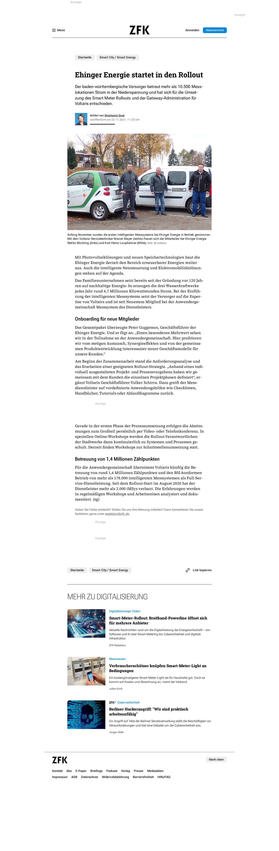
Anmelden (192, 30)
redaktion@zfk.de (117, 514)
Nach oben (216, 759)
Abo (215, 30)
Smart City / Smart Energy (118, 57)
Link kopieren (202, 570)
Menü (61, 30)
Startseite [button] (139, 30)
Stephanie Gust (115, 115)
